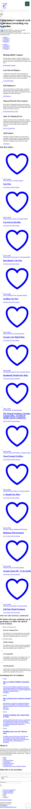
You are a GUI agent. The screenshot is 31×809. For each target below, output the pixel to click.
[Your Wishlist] (3, 6)
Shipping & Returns (8, 792)
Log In (5, 5)
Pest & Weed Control (8, 763)
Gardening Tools (7, 764)
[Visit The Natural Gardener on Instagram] (1, 785)
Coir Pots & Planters (8, 80)
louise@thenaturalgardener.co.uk (8, 807)
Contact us (6, 797)
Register (5, 3)
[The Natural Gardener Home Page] (6, 800)
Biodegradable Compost (9, 65)
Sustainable (6, 38)
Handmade (6, 41)
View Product (15, 187)
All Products (6, 143)
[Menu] (27, 4)
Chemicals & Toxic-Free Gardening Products (14, 766)
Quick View (9, 187)
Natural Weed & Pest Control (10, 111)
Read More (6, 692)
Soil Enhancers (7, 96)
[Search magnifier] (1, 14)
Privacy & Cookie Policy (9, 790)
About (4, 759)
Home (4, 757)
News (4, 795)
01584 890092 (3, 805)
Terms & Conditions (8, 791)
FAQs (4, 794)
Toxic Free (6, 40)
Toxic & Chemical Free (9, 128)
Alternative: (3, 782)
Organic (5, 37)
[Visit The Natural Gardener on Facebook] (2, 785)
